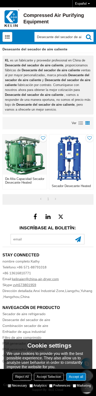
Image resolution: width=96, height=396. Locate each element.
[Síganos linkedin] (48, 216)
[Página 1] (41, 199)
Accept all (76, 377)
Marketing (84, 385)
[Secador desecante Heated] (71, 158)
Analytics (40, 385)
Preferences (61, 385)
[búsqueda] (89, 37)
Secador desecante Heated (71, 186)
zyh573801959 (24, 285)
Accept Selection (49, 377)
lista (80, 123)
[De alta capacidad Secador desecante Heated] (25, 154)
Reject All (22, 377)
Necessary (19, 385)
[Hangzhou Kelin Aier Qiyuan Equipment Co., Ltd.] (11, 18)
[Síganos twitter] (60, 216)
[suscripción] (78, 239)
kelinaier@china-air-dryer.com (35, 279)
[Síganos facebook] (35, 216)
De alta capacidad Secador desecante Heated (24, 180)
